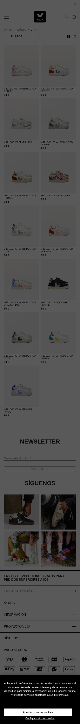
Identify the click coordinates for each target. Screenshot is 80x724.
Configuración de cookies (39, 718)
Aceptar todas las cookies (38, 712)
